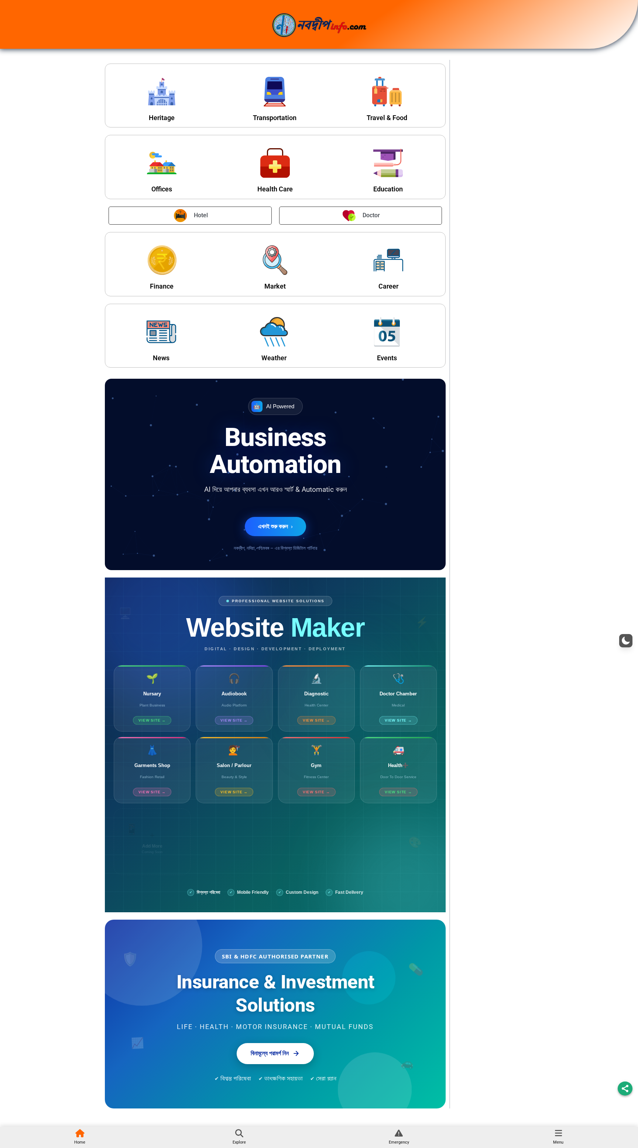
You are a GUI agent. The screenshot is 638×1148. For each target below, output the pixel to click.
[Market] (275, 260)
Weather (274, 358)
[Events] (387, 332)
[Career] (388, 260)
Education (388, 189)
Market (275, 286)
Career (388, 286)
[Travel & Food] (387, 91)
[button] (625, 640)
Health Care (275, 189)
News (161, 358)
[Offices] (161, 163)
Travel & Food (387, 118)
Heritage (162, 118)
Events (387, 358)
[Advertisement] (493, 178)
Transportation (274, 118)
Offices (161, 189)
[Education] (388, 163)
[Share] (625, 1088)
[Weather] (274, 332)
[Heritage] (161, 91)
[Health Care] (275, 163)
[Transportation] (274, 91)
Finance (162, 286)
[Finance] (162, 260)
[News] (161, 332)
